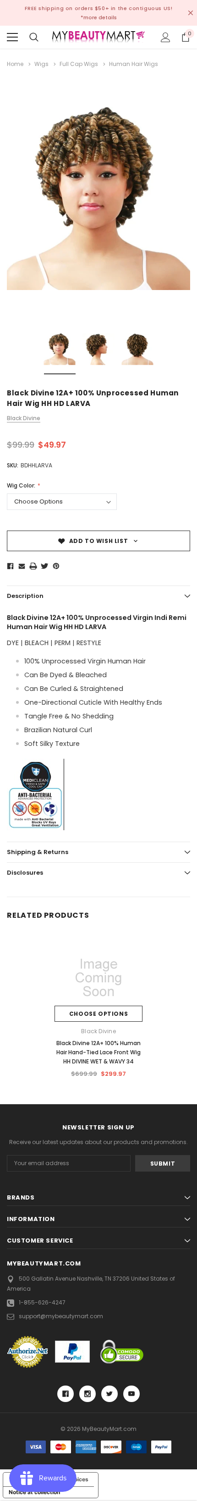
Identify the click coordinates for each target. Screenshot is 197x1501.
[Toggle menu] (12, 37)
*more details (99, 17)
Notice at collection (34, 1492)
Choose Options (98, 1014)
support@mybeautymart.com (61, 1316)
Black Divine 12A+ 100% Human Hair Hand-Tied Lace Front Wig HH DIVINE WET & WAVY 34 (98, 1052)
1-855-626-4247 (42, 1302)
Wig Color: (22, 485)
